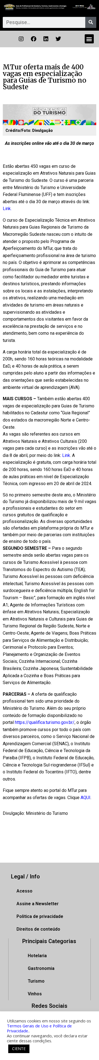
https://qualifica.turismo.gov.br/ (45, 722)
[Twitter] (58, 39)
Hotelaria (37, 955)
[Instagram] (21, 39)
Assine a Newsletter (37, 903)
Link (66, 455)
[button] (89, 38)
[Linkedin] (45, 39)
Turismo (36, 981)
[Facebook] (33, 39)
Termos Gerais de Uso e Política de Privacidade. (39, 1028)
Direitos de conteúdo (38, 929)
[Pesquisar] (90, 22)
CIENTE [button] (19, 1048)
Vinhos (35, 993)
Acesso (24, 891)
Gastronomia (41, 968)
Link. (7, 208)
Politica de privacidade (39, 916)
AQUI (85, 797)
